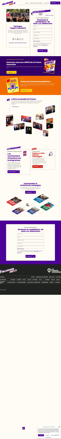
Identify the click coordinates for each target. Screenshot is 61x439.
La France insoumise (21, 282)
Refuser (47, 435)
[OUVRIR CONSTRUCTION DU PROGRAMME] (42, 3)
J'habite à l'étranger (36, 41)
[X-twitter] (16, 39)
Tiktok (40, 279)
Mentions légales (48, 437)
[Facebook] (13, 39)
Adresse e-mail (36, 32)
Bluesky (58, 279)
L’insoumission (45, 282)
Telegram (19, 279)
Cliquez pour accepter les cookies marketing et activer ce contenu (18, 15)
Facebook (47, 279)
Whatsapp (13, 279)
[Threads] (20, 39)
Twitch (24, 279)
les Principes (44, 45)
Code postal (36, 38)
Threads (53, 279)
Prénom (35, 26)
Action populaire (11, 282)
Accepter (41, 435)
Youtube (29, 279)
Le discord (57, 282)
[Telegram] (18, 39)
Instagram (35, 279)
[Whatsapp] (22, 39)
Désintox (52, 282)
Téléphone (35, 35)
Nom (34, 29)
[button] (59, 426)
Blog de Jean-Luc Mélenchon (33, 282)
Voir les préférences (55, 435)
